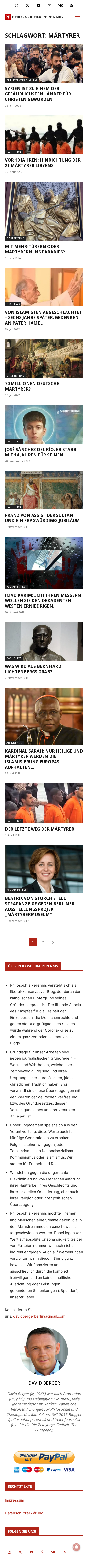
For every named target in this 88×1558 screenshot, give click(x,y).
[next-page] (53, 942)
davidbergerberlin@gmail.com (39, 1316)
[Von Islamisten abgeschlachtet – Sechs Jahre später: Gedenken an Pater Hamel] (44, 287)
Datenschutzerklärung (24, 1513)
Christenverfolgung (21, 80)
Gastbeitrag (15, 238)
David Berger (44, 1383)
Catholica (13, 152)
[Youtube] (38, 5)
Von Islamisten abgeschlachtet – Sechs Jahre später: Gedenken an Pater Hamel (43, 317)
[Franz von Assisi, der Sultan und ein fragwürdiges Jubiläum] (44, 490)
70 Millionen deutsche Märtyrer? (32, 386)
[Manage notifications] (76, 1547)
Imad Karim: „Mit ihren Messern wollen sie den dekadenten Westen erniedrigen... (43, 600)
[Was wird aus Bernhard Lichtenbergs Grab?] (44, 641)
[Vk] (60, 5)
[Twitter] (27, 5)
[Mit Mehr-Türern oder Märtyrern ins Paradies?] (44, 211)
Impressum (14, 1500)
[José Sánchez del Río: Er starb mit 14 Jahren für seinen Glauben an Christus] (44, 424)
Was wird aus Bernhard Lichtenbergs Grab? (33, 669)
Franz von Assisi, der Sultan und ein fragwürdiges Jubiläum (42, 517)
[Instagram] (16, 5)
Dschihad (13, 304)
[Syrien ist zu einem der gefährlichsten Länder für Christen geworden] (44, 63)
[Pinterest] (49, 5)
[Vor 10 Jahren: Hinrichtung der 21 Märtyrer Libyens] (44, 134)
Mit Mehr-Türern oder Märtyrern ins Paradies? (35, 249)
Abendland (14, 743)
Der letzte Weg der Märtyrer (39, 829)
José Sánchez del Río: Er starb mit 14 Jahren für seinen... (40, 452)
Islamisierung (16, 587)
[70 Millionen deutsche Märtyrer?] (44, 358)
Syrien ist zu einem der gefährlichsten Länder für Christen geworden (38, 94)
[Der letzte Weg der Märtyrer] (44, 803)
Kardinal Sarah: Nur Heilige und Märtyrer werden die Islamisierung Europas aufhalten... (44, 759)
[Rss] (71, 5)
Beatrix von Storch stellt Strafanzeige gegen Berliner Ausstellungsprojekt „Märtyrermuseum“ (40, 906)
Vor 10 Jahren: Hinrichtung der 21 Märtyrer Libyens (43, 162)
